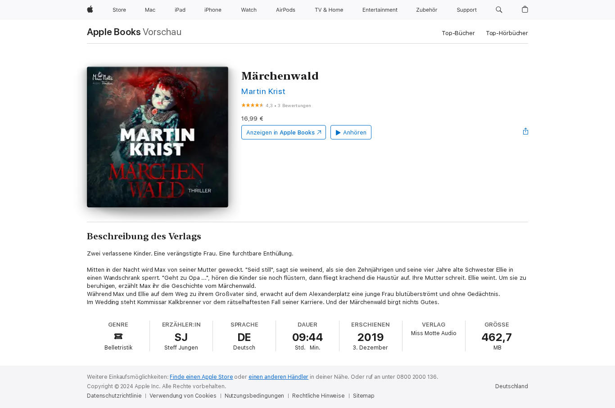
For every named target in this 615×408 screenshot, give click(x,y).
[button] (499, 10)
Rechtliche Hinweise (318, 396)
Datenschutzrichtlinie (114, 396)
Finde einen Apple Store (201, 377)
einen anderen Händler (278, 377)
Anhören (354, 132)
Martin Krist (263, 91)
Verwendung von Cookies (182, 396)
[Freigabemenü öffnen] (526, 132)
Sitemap (364, 396)
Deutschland (511, 386)
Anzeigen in (280, 132)
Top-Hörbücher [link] (507, 33)
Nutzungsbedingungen (255, 396)
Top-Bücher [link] (458, 33)
